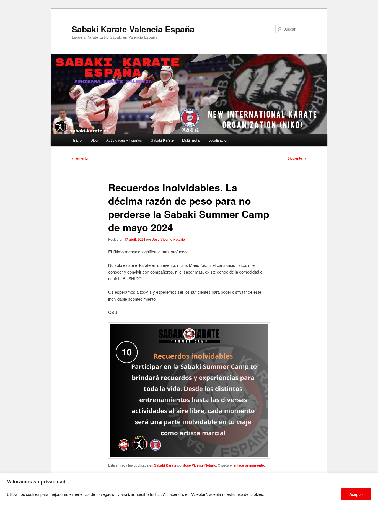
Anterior (80, 158)
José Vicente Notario (168, 239)
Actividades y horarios (124, 140)
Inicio (77, 140)
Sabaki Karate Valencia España (133, 29)
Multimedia (191, 140)
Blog (94, 140)
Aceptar (356, 494)
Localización (218, 140)
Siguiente (297, 158)
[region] (189, 489)
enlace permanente (249, 465)
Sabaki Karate (162, 140)
